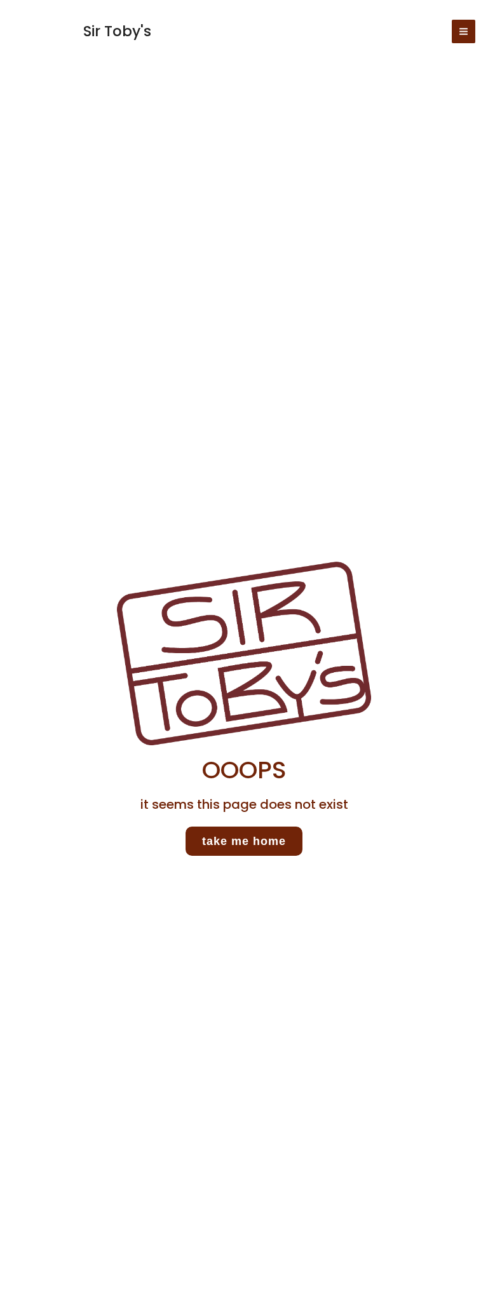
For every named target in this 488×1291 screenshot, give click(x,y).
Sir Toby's (117, 31)
